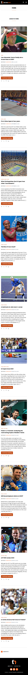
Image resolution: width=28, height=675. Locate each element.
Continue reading (7, 78)
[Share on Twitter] (4, 81)
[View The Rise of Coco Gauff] (14, 229)
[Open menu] (26, 2)
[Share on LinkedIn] (9, 81)
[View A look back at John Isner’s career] (14, 289)
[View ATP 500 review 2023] (14, 540)
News (2, 119)
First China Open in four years (10, 121)
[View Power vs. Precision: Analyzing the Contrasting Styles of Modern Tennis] (14, 412)
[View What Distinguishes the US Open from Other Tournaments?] (14, 163)
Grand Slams (4, 179)
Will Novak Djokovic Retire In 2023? (12, 496)
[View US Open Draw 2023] (14, 351)
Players (5, 244)
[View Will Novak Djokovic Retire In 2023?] (14, 478)
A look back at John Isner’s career (12, 307)
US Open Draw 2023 (7, 369)
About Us (10, 666)
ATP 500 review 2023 (7, 558)
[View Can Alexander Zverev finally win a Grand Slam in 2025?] (14, 39)
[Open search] (23, 2)
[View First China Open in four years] (14, 103)
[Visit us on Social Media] (11, 669)
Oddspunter (8, 62)
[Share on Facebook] (2, 81)
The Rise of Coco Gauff (8, 247)
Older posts (6, 651)
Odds (2, 55)
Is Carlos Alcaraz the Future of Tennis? (13, 620)
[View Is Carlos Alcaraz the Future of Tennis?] (14, 601)
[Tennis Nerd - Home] (9, 2)
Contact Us (17, 666)
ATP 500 (2, 555)
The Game (5, 428)
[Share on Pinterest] (7, 81)
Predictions (6, 366)
